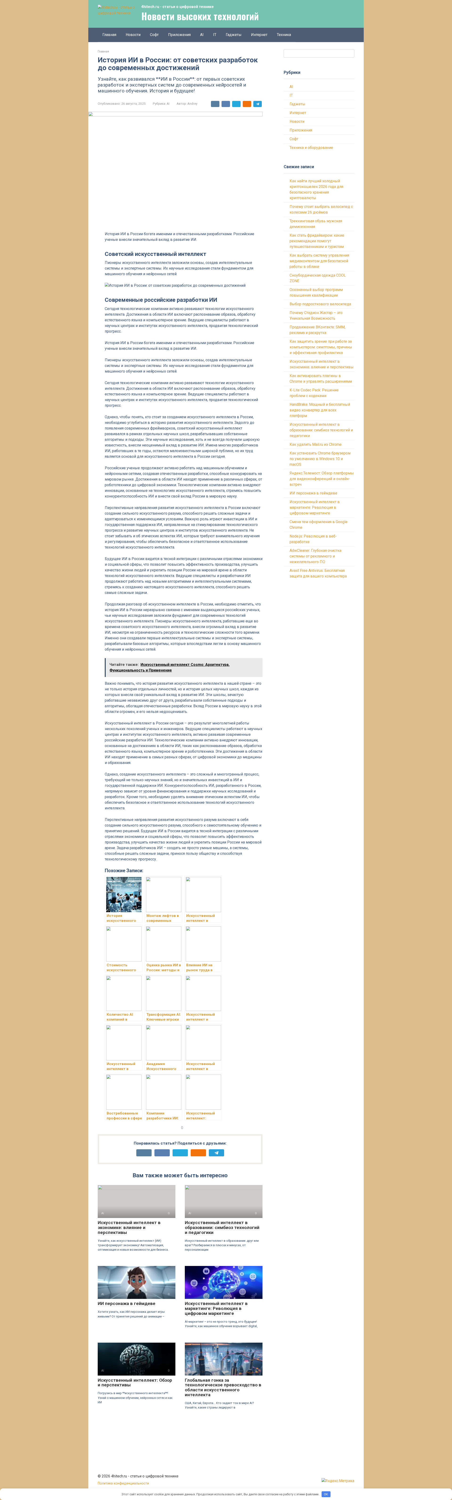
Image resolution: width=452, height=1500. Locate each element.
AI (202, 34)
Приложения (179, 34)
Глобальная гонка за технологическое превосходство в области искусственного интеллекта (223, 1387)
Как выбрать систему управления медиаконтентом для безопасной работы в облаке (319, 261)
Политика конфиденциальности (123, 1483)
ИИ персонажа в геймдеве (126, 1303)
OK (326, 1494)
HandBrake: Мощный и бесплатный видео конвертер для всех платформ (320, 410)
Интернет (259, 34)
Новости (133, 34)
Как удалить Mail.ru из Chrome (316, 444)
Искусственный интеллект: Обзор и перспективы (135, 1382)
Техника (284, 34)
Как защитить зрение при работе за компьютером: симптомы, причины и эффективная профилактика (321, 347)
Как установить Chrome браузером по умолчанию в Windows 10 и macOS (320, 459)
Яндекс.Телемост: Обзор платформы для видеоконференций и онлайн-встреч (322, 479)
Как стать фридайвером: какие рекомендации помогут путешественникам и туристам (317, 241)
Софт (154, 34)
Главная (109, 34)
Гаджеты (234, 34)
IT (214, 34)
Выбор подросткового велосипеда (320, 304)
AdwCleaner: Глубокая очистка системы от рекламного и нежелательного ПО (315, 556)
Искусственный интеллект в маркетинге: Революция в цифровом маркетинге (216, 1308)
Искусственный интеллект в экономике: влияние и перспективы (129, 1227)
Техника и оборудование (311, 147)
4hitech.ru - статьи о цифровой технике (177, 6)
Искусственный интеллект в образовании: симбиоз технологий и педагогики (222, 1227)
